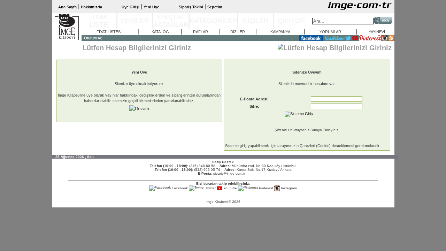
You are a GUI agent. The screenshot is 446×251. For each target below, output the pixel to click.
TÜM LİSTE (99, 20)
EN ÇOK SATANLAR (171, 20)
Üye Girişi (130, 7)
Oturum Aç (93, 38)
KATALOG (160, 32)
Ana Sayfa (67, 7)
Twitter (211, 188)
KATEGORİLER (213, 20)
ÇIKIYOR (291, 20)
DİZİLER (237, 32)
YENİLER (134, 20)
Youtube (230, 188)
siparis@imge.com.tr (229, 173)
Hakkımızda (91, 7)
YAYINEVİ (377, 32)
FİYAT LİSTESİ (109, 32)
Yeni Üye (151, 7)
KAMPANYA (280, 32)
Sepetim (214, 7)
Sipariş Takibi (191, 7)
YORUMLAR (330, 32)
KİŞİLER (256, 20)
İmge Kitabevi (217, 202)
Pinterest (266, 188)
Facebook (180, 188)
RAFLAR (200, 32)
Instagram (288, 188)
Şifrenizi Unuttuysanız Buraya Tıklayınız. (307, 130)
